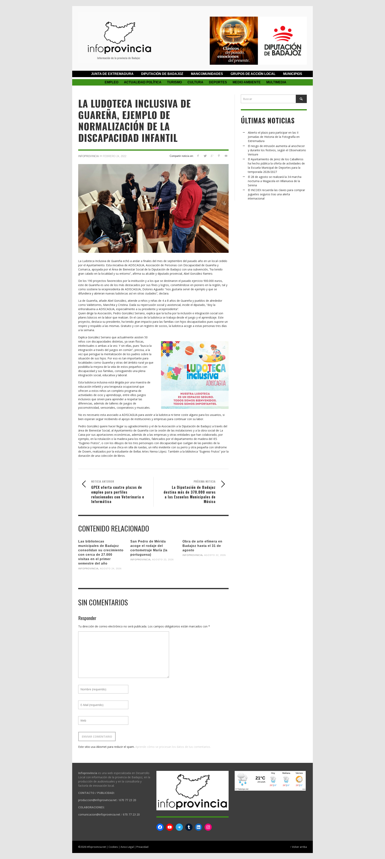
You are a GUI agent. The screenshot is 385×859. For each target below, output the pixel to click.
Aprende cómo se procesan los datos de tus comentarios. (173, 747)
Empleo (111, 82)
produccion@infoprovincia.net (97, 800)
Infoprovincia (88, 155)
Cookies (113, 846)
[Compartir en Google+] (212, 156)
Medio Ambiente (247, 82)
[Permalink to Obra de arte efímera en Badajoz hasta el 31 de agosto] (205, 568)
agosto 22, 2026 (215, 555)
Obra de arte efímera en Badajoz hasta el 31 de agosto (202, 546)
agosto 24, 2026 (111, 568)
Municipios (292, 74)
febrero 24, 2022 (114, 155)
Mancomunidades (207, 74)
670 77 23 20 (127, 800)
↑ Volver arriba (298, 846)
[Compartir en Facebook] (198, 156)
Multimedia (276, 82)
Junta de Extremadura (112, 74)
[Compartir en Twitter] (205, 156)
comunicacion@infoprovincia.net (99, 814)
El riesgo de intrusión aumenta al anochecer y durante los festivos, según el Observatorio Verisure (277, 150)
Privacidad (142, 846)
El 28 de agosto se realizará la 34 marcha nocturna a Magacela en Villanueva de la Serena (274, 181)
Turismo (174, 82)
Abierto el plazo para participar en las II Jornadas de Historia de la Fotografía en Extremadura (274, 137)
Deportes (218, 82)
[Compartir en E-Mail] (226, 156)
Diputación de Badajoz (162, 74)
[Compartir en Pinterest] (219, 156)
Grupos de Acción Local (253, 74)
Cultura (195, 82)
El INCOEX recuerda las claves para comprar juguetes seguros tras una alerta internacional (276, 194)
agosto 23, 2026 (163, 559)
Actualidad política (142, 82)
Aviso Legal (127, 846)
